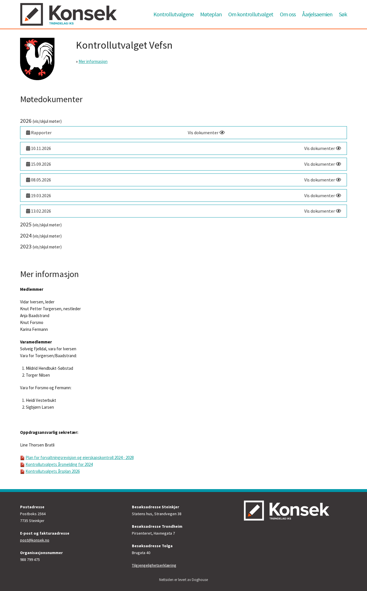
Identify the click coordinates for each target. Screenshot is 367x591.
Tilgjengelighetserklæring (154, 565)
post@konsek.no (34, 540)
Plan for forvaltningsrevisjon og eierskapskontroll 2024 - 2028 (80, 457)
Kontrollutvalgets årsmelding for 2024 (59, 464)
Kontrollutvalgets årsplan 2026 (53, 471)
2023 (41, 246)
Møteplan (211, 14)
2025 (41, 224)
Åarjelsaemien (317, 14)
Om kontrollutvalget (250, 14)
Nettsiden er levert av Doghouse (183, 579)
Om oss (288, 14)
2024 (41, 235)
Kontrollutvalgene (173, 14)
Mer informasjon (93, 61)
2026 (41, 120)
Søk (343, 14)
